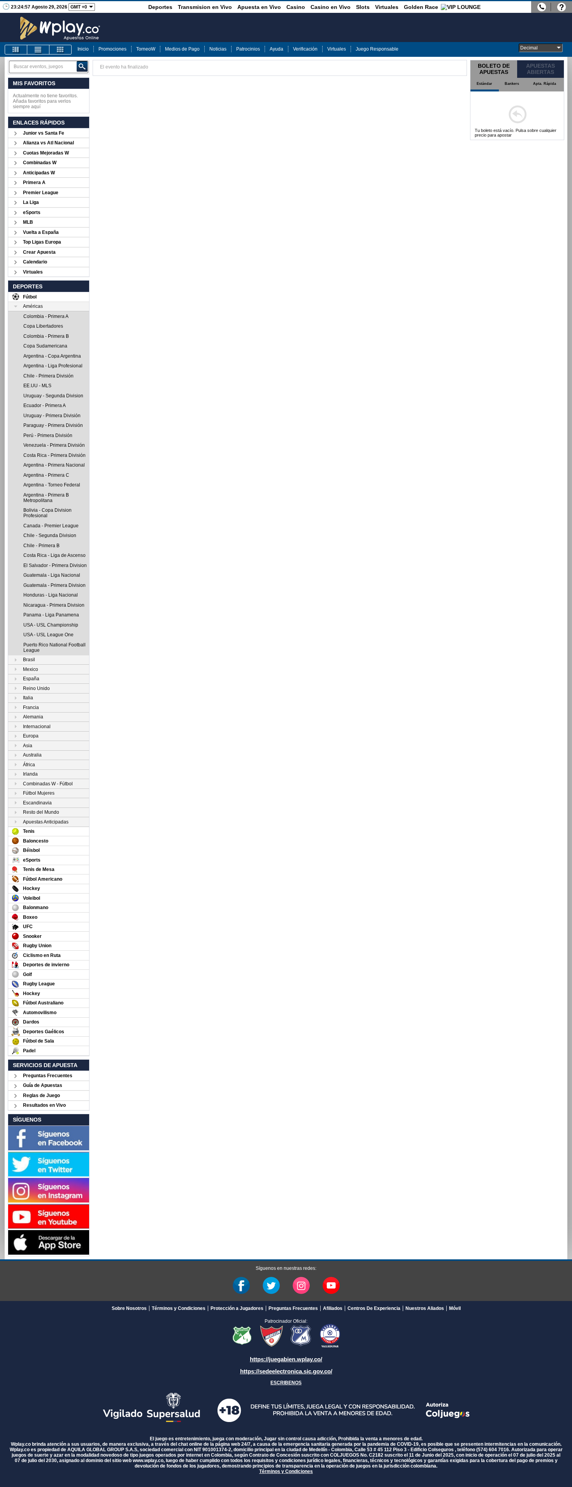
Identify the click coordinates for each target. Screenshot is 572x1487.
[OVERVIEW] (38, 49)
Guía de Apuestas (42, 1085)
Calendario (35, 262)
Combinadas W (39, 162)
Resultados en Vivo (44, 1105)
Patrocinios (248, 49)
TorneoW (145, 49)
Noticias (217, 49)
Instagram (301, 1285)
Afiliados (332, 1308)
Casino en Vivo (331, 7)
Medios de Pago (182, 49)
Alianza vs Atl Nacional (48, 143)
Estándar (484, 84)
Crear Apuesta (39, 252)
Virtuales (386, 7)
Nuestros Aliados (424, 1308)
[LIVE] (16, 49)
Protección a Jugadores (237, 1308)
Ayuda (276, 49)
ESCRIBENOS (286, 1382)
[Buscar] (82, 66)
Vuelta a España (41, 232)
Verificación (305, 49)
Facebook (241, 1285)
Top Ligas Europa (42, 242)
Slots (363, 7)
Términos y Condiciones (178, 1308)
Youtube (331, 1285)
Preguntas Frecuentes (47, 1075)
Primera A (34, 182)
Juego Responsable (377, 49)
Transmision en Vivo (205, 7)
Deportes (160, 7)
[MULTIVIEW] (60, 49)
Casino (295, 7)
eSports (31, 212)
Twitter (271, 1285)
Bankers (512, 84)
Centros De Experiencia (373, 1308)
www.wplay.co (148, 1460)
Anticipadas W (39, 173)
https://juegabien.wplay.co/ (286, 1359)
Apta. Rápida (544, 84)
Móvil (455, 1308)
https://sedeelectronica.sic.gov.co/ (286, 1371)
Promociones (112, 49)
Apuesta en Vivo (259, 7)
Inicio (83, 49)
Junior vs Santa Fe (43, 133)
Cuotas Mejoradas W (46, 153)
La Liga (31, 202)
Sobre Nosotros (129, 1308)
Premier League (40, 192)
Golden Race (421, 7)
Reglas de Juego (41, 1095)
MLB (28, 222)
